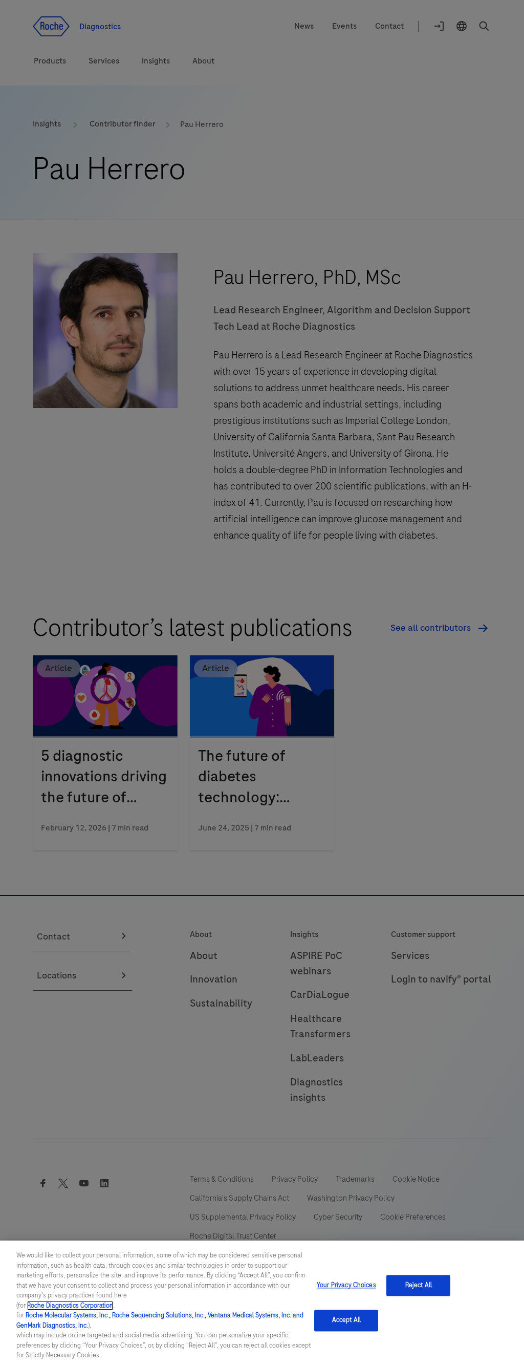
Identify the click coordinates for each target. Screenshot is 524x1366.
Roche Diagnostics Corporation (70, 1305)
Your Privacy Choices (346, 1285)
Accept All (346, 1320)
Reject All (418, 1285)
